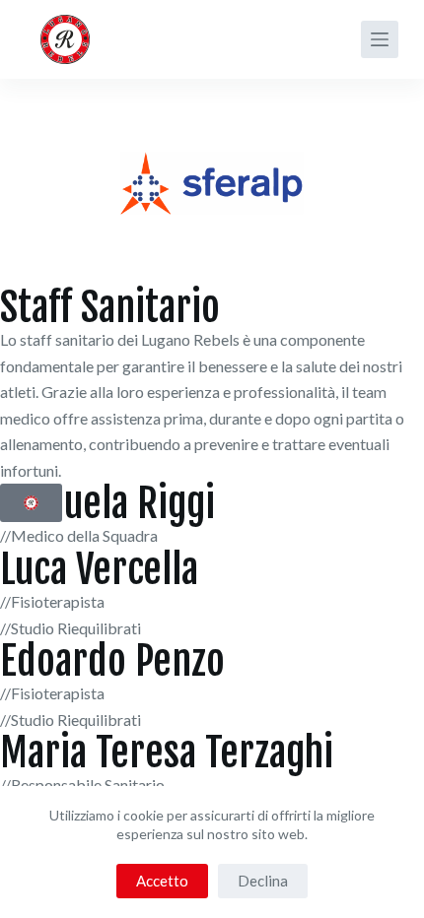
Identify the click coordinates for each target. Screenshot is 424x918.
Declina (263, 880)
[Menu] (379, 39)
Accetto (162, 880)
